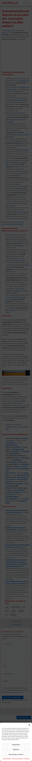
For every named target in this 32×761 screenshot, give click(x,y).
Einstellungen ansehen (16, 754)
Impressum (27, 758)
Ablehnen (16, 749)
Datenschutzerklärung (17, 758)
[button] (29, 725)
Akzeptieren (16, 744)
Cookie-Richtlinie (7, 758)
